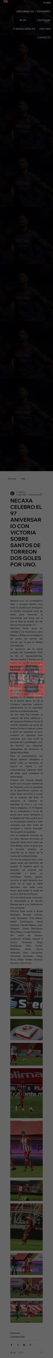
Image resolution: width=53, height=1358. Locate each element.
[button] (41, 664)
